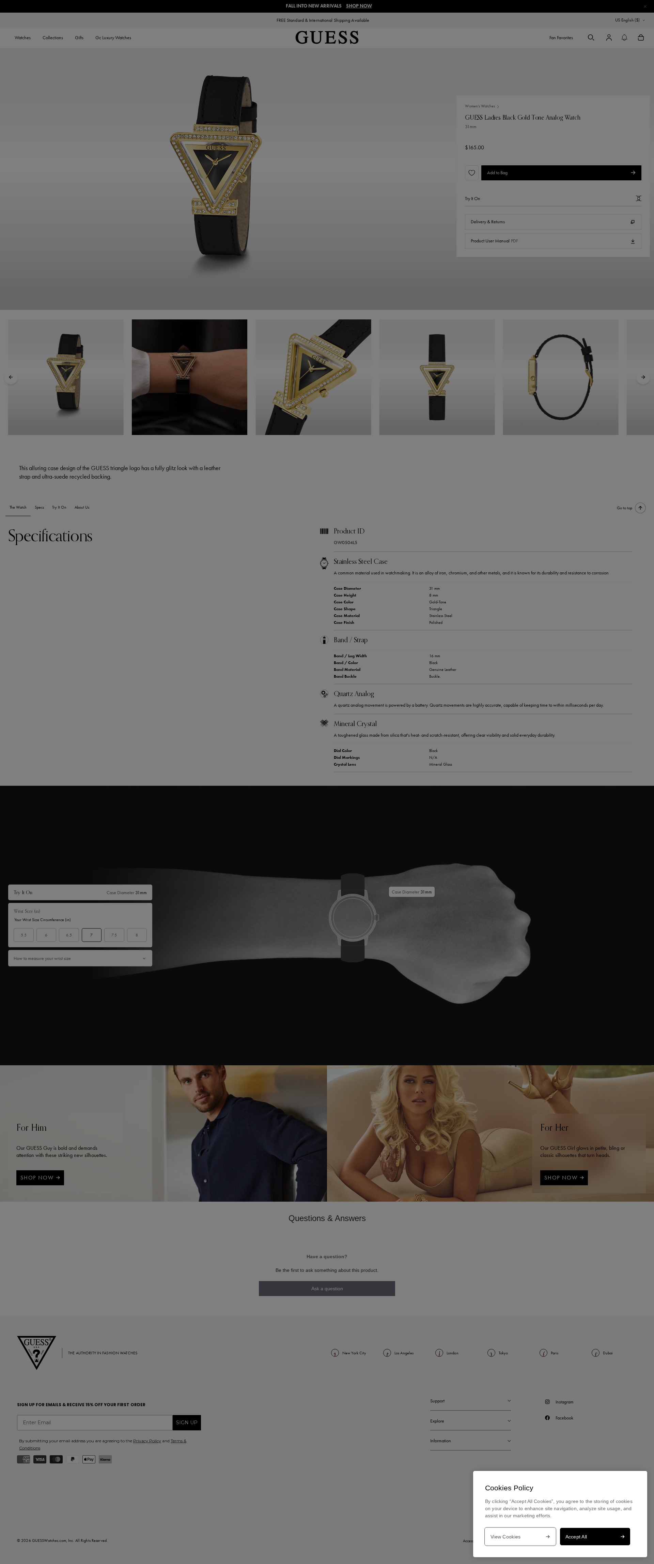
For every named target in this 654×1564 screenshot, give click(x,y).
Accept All (576, 1536)
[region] (560, 1514)
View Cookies (505, 1536)
